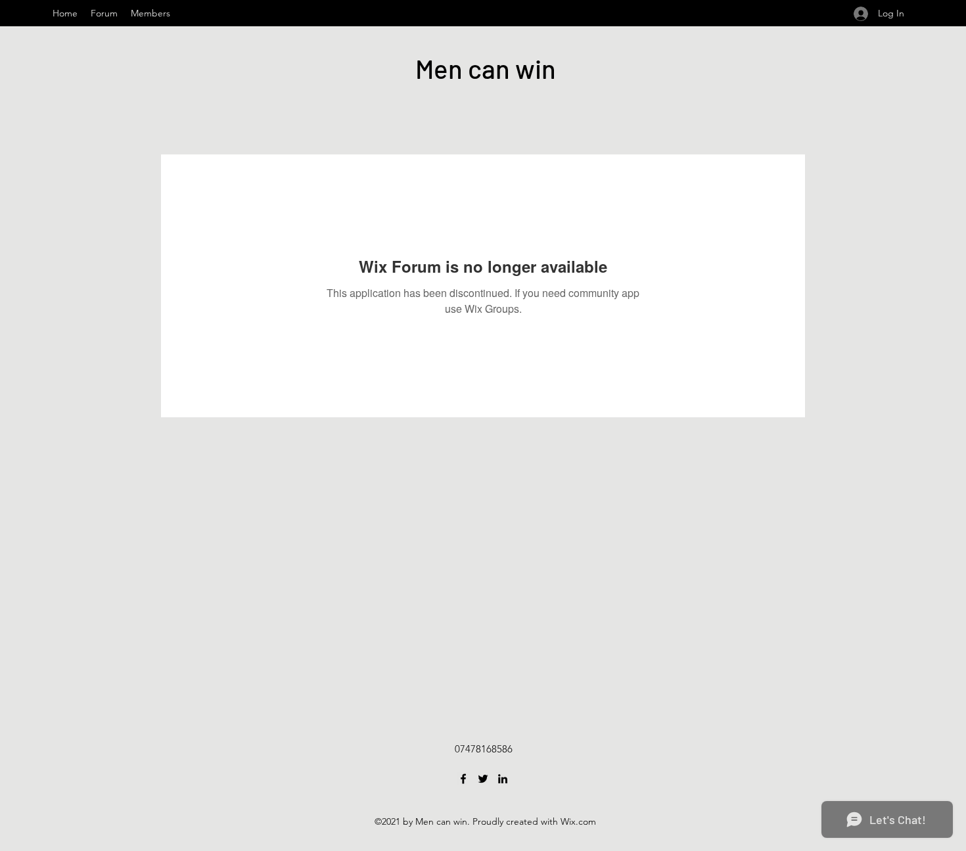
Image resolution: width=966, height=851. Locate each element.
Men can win (485, 68)
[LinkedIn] (502, 778)
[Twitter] (483, 778)
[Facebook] (463, 778)
